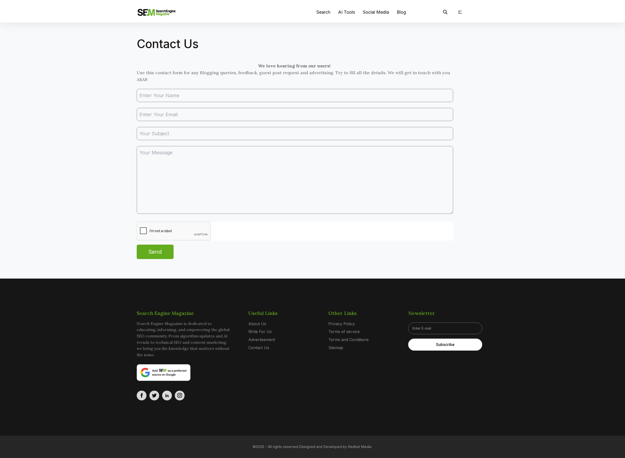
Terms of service (344, 331)
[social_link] (141, 395)
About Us (257, 323)
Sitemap (335, 347)
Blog (401, 12)
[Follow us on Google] (163, 372)
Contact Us (258, 347)
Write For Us (260, 331)
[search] (445, 12)
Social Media (376, 12)
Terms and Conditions (348, 339)
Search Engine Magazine (165, 313)
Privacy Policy (341, 323)
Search (323, 12)
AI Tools (346, 12)
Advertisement (261, 339)
